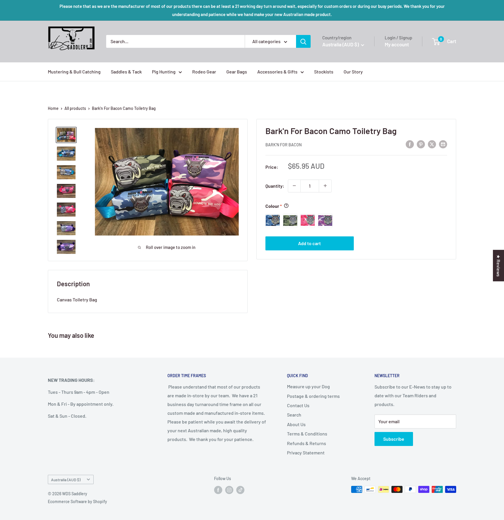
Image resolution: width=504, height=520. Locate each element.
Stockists (323, 71)
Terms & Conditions (307, 433)
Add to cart (309, 243)
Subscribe (393, 439)
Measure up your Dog (308, 386)
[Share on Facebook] (410, 143)
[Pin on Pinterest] (421, 143)
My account (397, 44)
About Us (296, 424)
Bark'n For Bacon (283, 144)
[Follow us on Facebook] (218, 490)
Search (294, 414)
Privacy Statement (306, 452)
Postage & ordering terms (313, 396)
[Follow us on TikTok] (240, 490)
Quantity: (274, 185)
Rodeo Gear (204, 71)
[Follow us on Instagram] (229, 490)
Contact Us (298, 405)
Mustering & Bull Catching (74, 71)
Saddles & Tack (126, 71)
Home (53, 108)
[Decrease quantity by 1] (294, 186)
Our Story (353, 71)
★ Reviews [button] (498, 265)
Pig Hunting (164, 71)
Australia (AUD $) (65, 479)
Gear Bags (236, 71)
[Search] (303, 41)
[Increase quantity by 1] (325, 186)
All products (75, 108)
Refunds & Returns (306, 443)
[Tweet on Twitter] (432, 143)
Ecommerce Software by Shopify (77, 501)
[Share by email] (443, 143)
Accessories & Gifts (277, 71)
